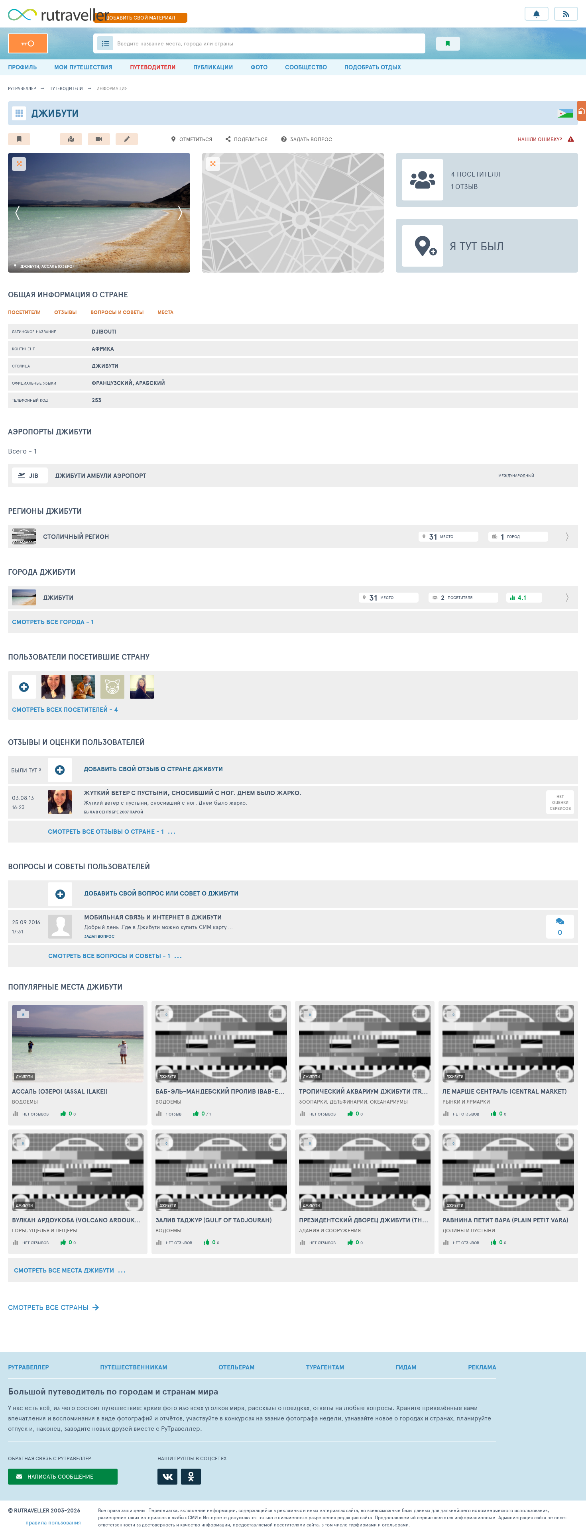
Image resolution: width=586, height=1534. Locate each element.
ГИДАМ (406, 1367)
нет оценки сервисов (560, 802)
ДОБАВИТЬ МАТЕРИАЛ (140, 17)
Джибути (105, 366)
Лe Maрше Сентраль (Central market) (504, 1091)
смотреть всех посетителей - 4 (65, 709)
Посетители (24, 312)
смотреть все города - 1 (53, 622)
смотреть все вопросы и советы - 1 (110, 955)
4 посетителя (475, 174)
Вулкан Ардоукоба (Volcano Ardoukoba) (78, 1220)
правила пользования (53, 1522)
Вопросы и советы (117, 312)
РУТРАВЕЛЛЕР (28, 1367)
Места (165, 312)
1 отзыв (464, 186)
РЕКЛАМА (482, 1367)
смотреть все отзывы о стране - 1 (106, 831)
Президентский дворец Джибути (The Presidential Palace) (365, 1220)
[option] (99, 213)
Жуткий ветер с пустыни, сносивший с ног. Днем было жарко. (192, 793)
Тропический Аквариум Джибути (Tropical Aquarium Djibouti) (365, 1091)
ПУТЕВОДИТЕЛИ (153, 67)
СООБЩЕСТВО (306, 67)
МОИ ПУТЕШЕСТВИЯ (83, 67)
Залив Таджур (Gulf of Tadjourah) (213, 1220)
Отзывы (65, 312)
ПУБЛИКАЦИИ (213, 67)
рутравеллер (22, 88)
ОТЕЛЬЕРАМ (236, 1367)
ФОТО (259, 67)
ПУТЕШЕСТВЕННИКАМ (133, 1367)
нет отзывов (35, 1114)
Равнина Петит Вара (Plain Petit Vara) (505, 1220)
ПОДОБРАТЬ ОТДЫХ (372, 67)
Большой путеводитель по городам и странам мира (113, 1392)
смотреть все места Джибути (65, 1270)
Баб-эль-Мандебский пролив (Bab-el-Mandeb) (221, 1091)
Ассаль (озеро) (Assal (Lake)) (60, 1091)
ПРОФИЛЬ (22, 67)
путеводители (66, 88)
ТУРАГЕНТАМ (325, 1367)
